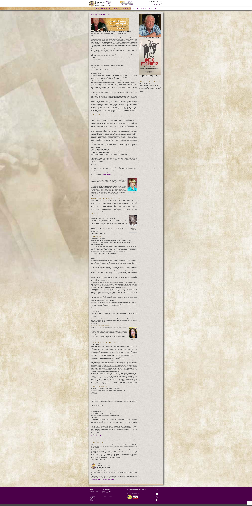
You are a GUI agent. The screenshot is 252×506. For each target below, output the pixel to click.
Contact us (92, 500)
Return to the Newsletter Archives (100, 14)
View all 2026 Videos (106, 491)
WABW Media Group (141, 504)
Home (97, 8)
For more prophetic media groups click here (102, 479)
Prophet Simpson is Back (107, 495)
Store (91, 499)
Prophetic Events (93, 498)
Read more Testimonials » (97, 435)
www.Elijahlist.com (106, 174)
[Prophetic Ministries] (100, 4)
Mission (135, 8)
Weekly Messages (106, 8)
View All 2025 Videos (106, 492)
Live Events (143, 8)
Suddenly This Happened (107, 496)
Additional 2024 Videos (107, 494)
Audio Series (117, 8)
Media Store (152, 8)
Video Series (127, 8)
